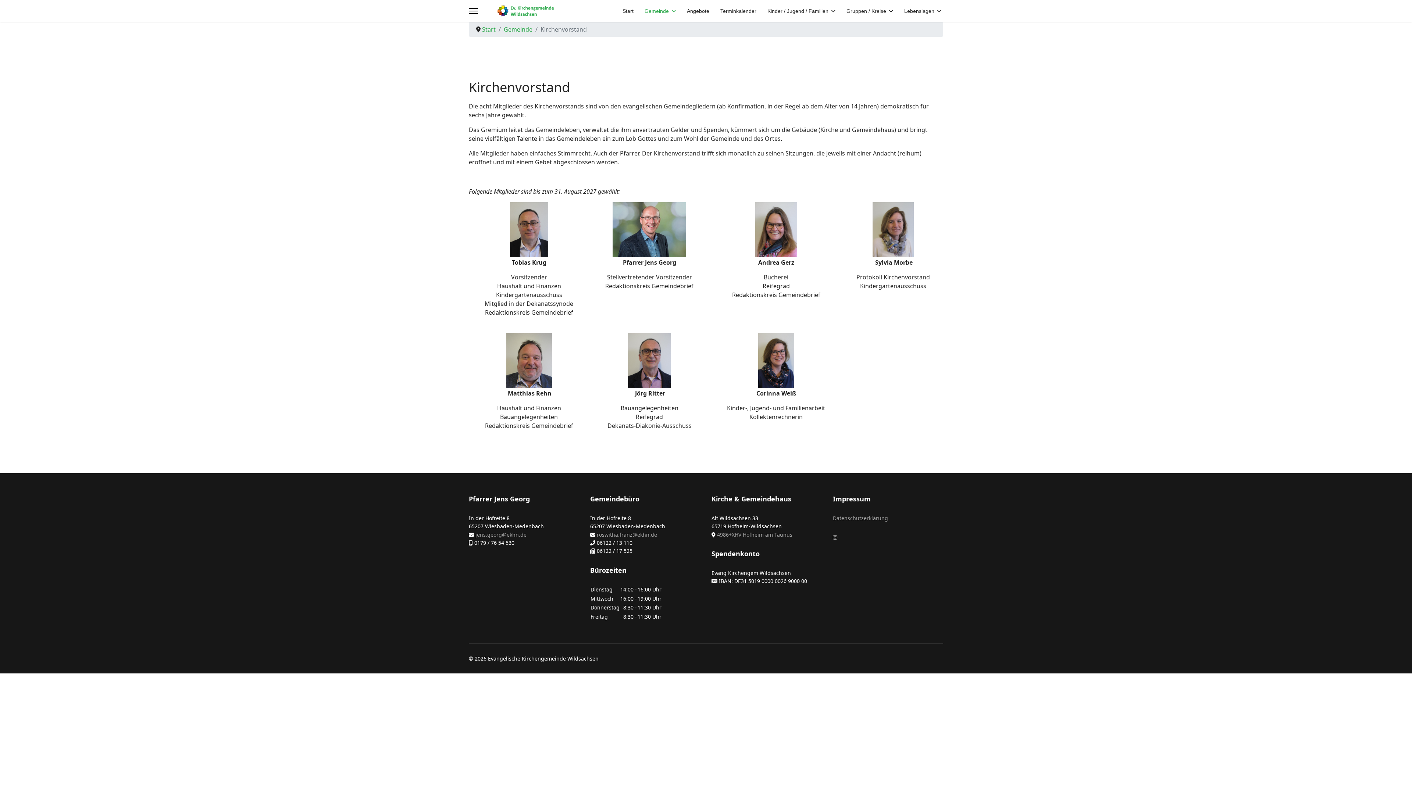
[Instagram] (835, 537)
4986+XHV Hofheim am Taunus (754, 534)
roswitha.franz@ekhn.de (627, 534)
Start (628, 11)
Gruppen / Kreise (866, 11)
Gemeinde (657, 11)
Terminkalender (738, 11)
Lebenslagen (919, 11)
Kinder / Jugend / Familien (797, 11)
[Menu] (473, 11)
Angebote (698, 11)
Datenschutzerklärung (860, 518)
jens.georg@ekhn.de (501, 534)
